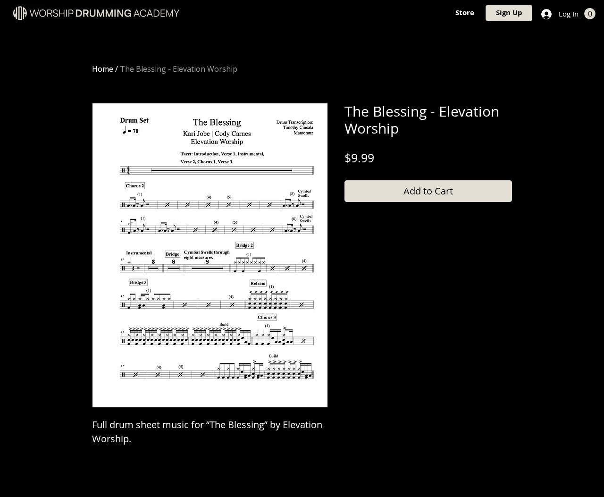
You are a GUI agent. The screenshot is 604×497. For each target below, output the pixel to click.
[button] (590, 13)
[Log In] (545, 14)
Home (102, 69)
